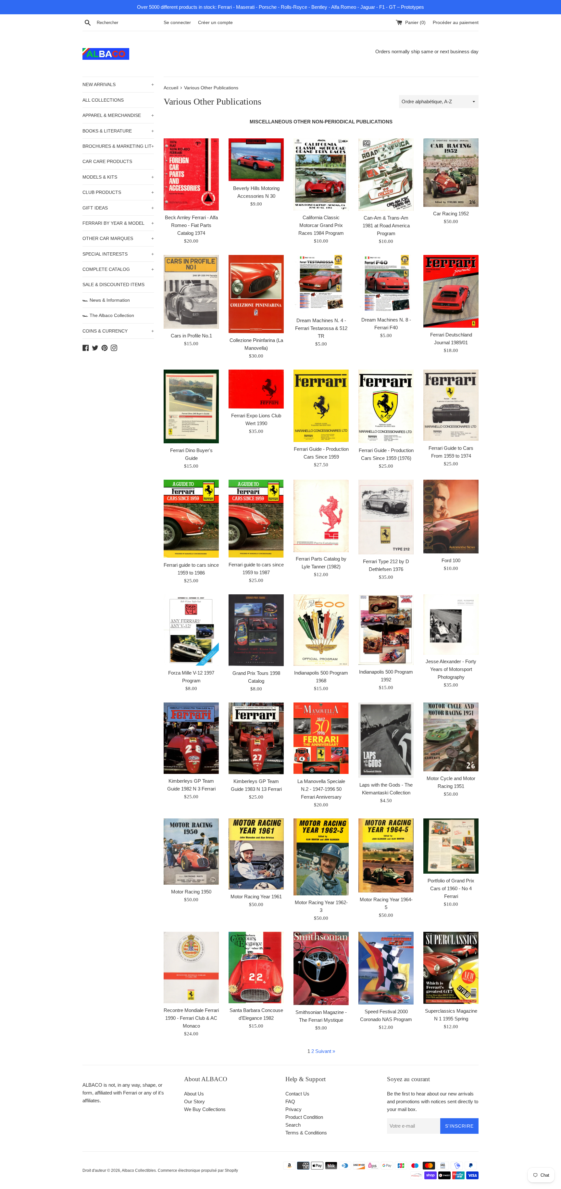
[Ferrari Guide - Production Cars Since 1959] (321, 406)
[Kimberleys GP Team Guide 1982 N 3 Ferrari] (191, 738)
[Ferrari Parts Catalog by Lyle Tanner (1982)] (321, 516)
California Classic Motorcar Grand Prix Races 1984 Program (321, 225)
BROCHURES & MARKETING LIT (118, 146)
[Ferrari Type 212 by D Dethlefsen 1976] (386, 517)
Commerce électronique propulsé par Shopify (198, 1170)
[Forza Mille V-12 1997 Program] (191, 630)
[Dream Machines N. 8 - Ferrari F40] (386, 284)
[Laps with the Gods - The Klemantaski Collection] (386, 740)
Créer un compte (215, 22)
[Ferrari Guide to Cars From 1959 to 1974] (451, 405)
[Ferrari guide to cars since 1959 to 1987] (256, 519)
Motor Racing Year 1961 (256, 896)
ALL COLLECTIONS (103, 100)
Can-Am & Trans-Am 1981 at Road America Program (386, 225)
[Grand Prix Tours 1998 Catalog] (256, 630)
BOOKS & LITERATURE (118, 130)
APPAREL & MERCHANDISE (118, 115)
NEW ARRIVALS (118, 84)
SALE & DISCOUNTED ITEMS (113, 284)
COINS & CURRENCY (118, 331)
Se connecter (177, 22)
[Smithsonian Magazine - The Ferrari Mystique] (321, 968)
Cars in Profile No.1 (191, 335)
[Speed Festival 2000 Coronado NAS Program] (386, 968)
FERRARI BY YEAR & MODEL (118, 223)
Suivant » (325, 1051)
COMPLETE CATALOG (118, 269)
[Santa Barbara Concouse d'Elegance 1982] (256, 967)
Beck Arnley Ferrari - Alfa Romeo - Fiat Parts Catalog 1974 (191, 225)
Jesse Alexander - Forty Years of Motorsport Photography (451, 669)
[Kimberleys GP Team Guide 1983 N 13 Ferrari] (256, 738)
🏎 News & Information (106, 300)
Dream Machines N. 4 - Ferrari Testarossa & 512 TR (321, 328)
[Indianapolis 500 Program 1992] (386, 629)
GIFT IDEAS (118, 207)
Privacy (293, 1109)
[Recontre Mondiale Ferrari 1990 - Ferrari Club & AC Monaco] (191, 967)
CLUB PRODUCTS (118, 192)
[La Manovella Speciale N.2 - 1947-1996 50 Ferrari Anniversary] (321, 738)
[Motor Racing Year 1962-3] (321, 857)
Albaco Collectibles (139, 1170)
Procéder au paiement (456, 22)
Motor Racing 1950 (191, 891)
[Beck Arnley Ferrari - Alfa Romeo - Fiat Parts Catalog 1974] (191, 174)
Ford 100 (451, 560)
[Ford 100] (451, 516)
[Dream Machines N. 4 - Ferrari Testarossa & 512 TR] (321, 284)
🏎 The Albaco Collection (108, 315)
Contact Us (297, 1093)
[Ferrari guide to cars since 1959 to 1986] (191, 519)
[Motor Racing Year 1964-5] (386, 855)
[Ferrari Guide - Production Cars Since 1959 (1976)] (386, 406)
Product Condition (304, 1117)
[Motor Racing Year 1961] (256, 854)
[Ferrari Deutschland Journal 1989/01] (451, 291)
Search (293, 1125)
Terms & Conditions (306, 1132)
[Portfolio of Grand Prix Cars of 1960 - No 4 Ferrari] (451, 846)
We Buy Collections (205, 1109)
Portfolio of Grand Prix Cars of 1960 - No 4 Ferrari (451, 888)
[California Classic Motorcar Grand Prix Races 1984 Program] (321, 174)
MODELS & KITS (118, 177)
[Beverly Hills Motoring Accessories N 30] (256, 159)
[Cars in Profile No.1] (191, 292)
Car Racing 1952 (451, 213)
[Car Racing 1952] (451, 172)
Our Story (194, 1101)
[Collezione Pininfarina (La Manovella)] (256, 294)
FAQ (290, 1101)
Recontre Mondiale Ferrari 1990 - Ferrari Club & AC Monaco (191, 1018)
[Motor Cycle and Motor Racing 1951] (451, 736)
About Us (194, 1093)
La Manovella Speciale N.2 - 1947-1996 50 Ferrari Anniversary (321, 789)
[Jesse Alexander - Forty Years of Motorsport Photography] (451, 624)
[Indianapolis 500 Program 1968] (321, 630)
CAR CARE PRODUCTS (107, 161)
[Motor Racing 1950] (191, 851)
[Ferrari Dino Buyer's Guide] (191, 406)
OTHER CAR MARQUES (118, 238)
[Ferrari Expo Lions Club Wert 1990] (256, 389)
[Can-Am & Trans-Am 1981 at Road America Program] (386, 174)
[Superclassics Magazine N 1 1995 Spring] (451, 968)
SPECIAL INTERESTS (118, 254)
